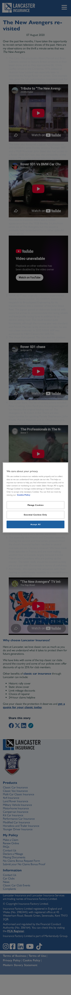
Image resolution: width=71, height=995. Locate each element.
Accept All (35, 524)
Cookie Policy (23, 495)
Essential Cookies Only (35, 514)
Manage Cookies (35, 505)
